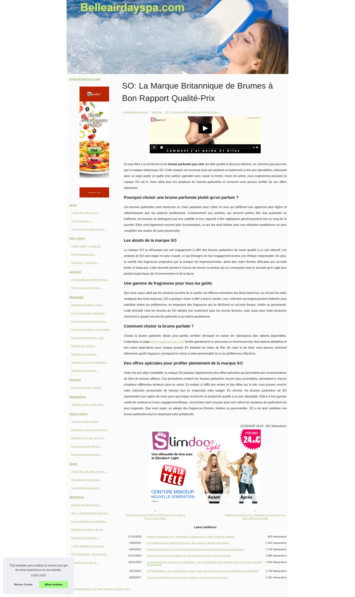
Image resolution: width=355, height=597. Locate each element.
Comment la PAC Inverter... (87, 387)
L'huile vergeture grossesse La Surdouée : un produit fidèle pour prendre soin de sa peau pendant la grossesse (204, 563)
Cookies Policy (122, 589)
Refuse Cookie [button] (23, 584)
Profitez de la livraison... (85, 537)
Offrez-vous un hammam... (87, 287)
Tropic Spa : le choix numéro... (89, 471)
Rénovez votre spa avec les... (88, 437)
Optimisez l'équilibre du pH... (88, 529)
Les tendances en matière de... (89, 521)
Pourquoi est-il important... (86, 454)
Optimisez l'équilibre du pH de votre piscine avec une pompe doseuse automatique (195, 549)
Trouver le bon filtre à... (84, 562)
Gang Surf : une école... (85, 262)
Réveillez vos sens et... (84, 354)
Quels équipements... (83, 254)
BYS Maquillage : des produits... (90, 554)
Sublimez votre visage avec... (88, 404)
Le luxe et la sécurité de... (86, 446)
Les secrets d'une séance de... (89, 321)
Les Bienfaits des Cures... (86, 487)
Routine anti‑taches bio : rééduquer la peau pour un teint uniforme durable (255, 516)
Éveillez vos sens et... (83, 345)
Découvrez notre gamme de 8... (89, 429)
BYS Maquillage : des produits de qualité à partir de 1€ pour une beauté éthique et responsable (202, 571)
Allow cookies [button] (53, 584)
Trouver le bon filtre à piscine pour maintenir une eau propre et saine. (187, 577)
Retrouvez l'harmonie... (84, 370)
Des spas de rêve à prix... (86, 479)
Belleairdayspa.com (85, 589)
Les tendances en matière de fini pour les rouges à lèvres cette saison (155, 516)
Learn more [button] (38, 574)
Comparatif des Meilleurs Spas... (90, 279)
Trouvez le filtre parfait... (85, 421)
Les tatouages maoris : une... (88, 337)
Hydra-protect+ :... (81, 221)
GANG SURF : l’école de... (86, 246)
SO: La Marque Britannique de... (90, 513)
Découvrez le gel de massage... (89, 362)
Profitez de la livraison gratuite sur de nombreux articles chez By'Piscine (189, 555)
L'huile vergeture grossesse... (88, 545)
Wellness (156, 112)
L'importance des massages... (88, 313)
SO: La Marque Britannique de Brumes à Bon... (193, 112)
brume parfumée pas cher (167, 341)
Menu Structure (105, 589)
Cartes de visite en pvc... (85, 212)
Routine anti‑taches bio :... (86, 504)
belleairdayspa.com (136, 112)
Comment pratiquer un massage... (91, 329)
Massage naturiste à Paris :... (88, 304)
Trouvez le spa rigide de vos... (88, 229)
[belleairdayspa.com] (177, 37)
